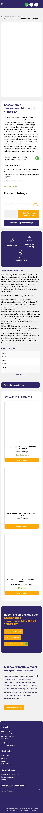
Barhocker (5, 755)
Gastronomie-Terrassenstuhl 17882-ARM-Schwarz (21, 448)
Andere (4, 758)
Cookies (36, 808)
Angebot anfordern (13, 631)
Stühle (20, 17)
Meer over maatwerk (14, 707)
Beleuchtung (5, 764)
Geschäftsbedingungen (11, 808)
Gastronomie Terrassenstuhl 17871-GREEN (21, 580)
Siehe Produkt (21, 460)
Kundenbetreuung (8, 777)
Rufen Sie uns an (12, 637)
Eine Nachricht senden (15, 644)
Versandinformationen (14, 385)
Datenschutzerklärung (26, 808)
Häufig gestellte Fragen (10, 774)
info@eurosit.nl (6, 743)
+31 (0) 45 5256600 (8, 745)
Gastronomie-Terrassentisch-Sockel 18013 (21, 514)
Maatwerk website (24, 810)
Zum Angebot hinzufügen (29, 214)
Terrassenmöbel (10, 17)
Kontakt (4, 780)
